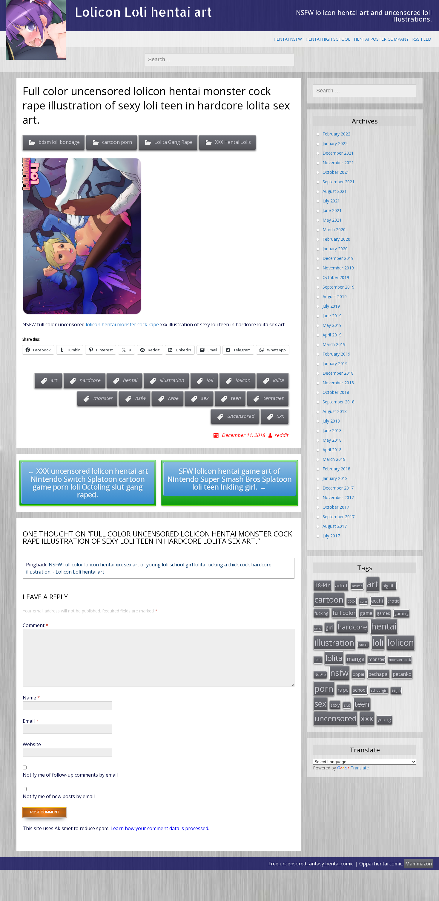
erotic (393, 601)
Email (31, 721)
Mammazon (418, 863)
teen (236, 398)
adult (341, 585)
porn (323, 688)
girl (330, 627)
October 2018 (336, 392)
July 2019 (331, 306)
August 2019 (335, 296)
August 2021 (335, 191)
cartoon (328, 599)
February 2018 (336, 469)
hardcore (89, 380)
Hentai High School (328, 39)
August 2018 (335, 411)
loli (209, 380)
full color (344, 612)
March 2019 (334, 344)
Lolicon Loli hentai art (143, 12)
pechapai (378, 674)
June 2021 (332, 210)
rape (173, 398)
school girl (379, 690)
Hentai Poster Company (381, 39)
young (384, 719)
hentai (130, 380)
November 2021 (338, 162)
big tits (389, 586)
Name (31, 697)
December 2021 (338, 153)
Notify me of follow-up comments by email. (71, 775)
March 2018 (334, 459)
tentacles (273, 398)
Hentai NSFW (288, 39)
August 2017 (335, 526)
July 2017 (331, 536)
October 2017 (336, 507)
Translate (360, 768)
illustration (171, 380)
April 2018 (332, 449)
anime (357, 586)
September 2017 (338, 516)
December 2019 (338, 258)
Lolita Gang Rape (173, 142)
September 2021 (338, 182)
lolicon (242, 380)
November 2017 (338, 497)
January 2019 (335, 363)
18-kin (322, 585)
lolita (278, 380)
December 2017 (338, 488)
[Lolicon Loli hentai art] (36, 30)
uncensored (240, 416)
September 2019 (338, 287)
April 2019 (332, 335)
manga (355, 658)
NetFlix (320, 674)
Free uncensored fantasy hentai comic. (311, 863)
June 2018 (332, 430)
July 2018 (331, 421)
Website (32, 744)
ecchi (377, 600)
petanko (402, 673)
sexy (335, 705)
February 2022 (336, 134)
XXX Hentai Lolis (233, 142)
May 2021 (332, 220)
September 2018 (338, 402)
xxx (280, 416)
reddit (281, 435)
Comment (35, 625)
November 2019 (338, 268)
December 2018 (338, 373)
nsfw (140, 398)
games (383, 613)
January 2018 (335, 478)
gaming (401, 613)
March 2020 (334, 229)
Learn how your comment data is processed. (159, 828)
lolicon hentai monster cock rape (122, 324)
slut (347, 705)
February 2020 (336, 239)
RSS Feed (421, 39)
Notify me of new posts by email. (59, 796)
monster (103, 398)
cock (352, 601)
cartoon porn (117, 142)
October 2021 (336, 172)
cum (363, 601)
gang (317, 628)
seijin (396, 690)
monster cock (400, 659)
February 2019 (336, 354)
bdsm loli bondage (59, 142)
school (360, 690)
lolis (317, 659)
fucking (321, 613)
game (366, 613)
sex (204, 398)
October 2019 (336, 277)
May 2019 (332, 325)
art (53, 380)
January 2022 (335, 143)
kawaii (363, 644)
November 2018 (338, 382)
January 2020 (335, 248)
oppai (358, 674)
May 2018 (332, 440)
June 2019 (332, 315)
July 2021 (331, 201)
